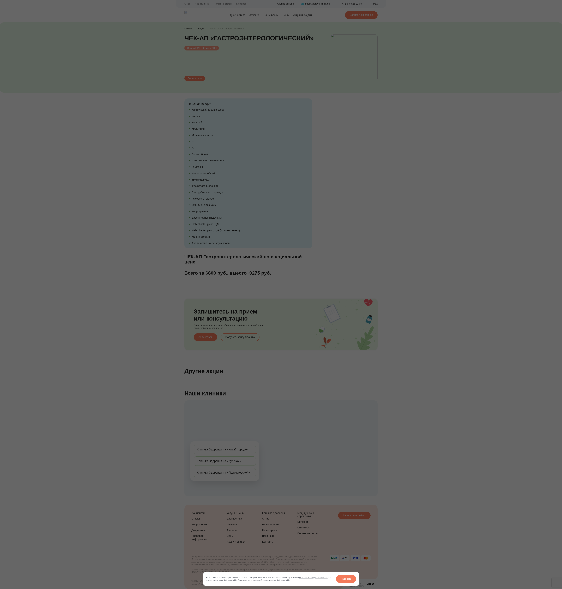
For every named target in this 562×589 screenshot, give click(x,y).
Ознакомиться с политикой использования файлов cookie (264, 580)
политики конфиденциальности (313, 578)
